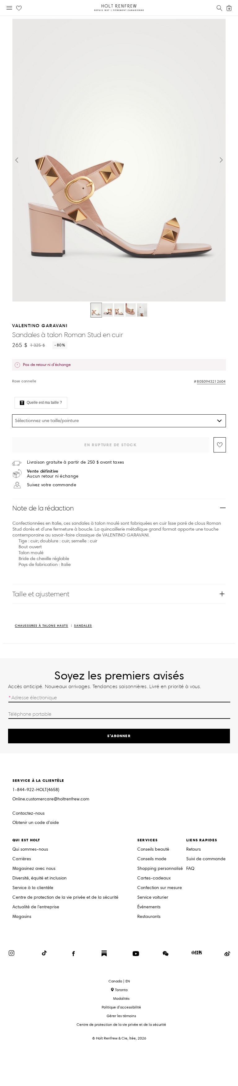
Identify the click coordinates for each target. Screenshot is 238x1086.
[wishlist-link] (19, 8)
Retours (193, 849)
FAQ (190, 868)
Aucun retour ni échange (52, 474)
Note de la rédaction (43, 508)
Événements (149, 907)
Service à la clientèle (32, 888)
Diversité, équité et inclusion (39, 878)
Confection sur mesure (159, 888)
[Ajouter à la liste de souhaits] (220, 444)
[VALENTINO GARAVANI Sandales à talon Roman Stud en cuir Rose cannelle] (96, 310)
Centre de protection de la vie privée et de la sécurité (65, 897)
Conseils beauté (153, 849)
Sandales (83, 626)
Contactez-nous (28, 813)
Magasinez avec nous (33, 868)
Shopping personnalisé (160, 868)
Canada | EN (119, 981)
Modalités (121, 998)
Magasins (21, 917)
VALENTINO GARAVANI (40, 325)
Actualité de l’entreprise (35, 907)
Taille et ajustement (40, 594)
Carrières (21, 859)
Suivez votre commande (51, 485)
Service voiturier (152, 897)
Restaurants (149, 917)
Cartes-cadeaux (154, 878)
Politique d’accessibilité (121, 1007)
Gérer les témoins (121, 1015)
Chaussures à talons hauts (41, 626)
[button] (16, 160)
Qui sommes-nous (30, 849)
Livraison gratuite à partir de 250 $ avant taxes (75, 462)
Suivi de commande (206, 859)
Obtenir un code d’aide (35, 823)
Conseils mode (151, 859)
